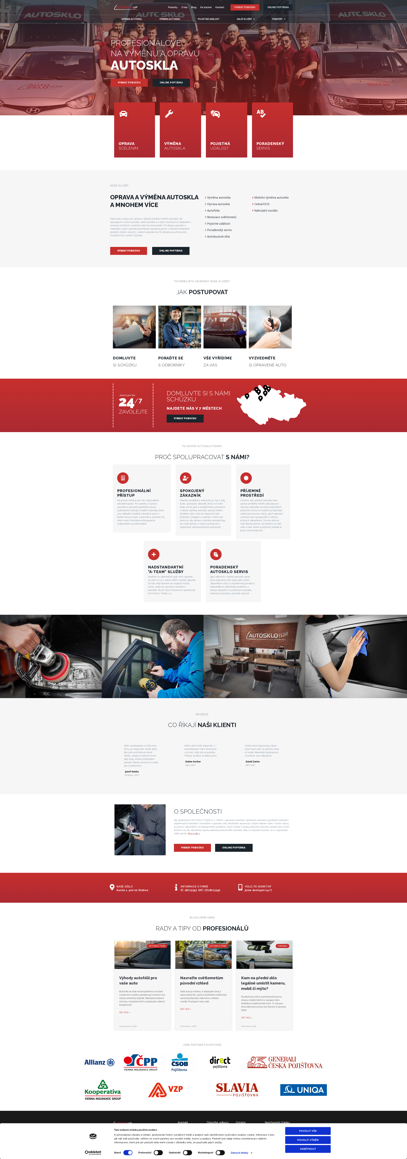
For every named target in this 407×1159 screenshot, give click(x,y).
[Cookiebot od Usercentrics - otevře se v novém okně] (93, 1152)
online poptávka (171, 82)
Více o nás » (194, 833)
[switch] (158, 1152)
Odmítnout (308, 1149)
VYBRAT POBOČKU (129, 82)
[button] (245, 7)
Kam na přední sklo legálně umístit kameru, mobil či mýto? (263, 983)
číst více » (124, 1012)
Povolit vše (308, 1131)
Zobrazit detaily (239, 1152)
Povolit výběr (308, 1140)
